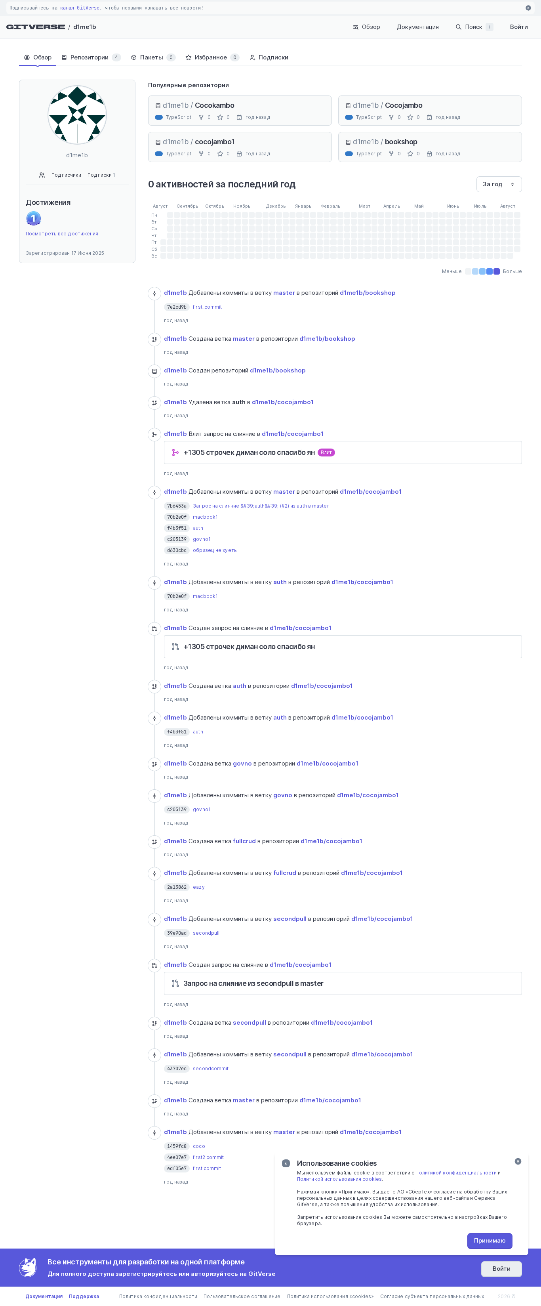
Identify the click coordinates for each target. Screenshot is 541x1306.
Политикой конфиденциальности (456, 1173)
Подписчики (66, 175)
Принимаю (490, 1240)
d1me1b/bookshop (368, 292)
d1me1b (84, 27)
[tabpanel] (335, 645)
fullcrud (244, 841)
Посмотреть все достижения (62, 234)
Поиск (477, 27)
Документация (418, 27)
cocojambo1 (215, 141)
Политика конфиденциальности (158, 1296)
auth (280, 582)
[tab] (37, 57)
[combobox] (499, 184)
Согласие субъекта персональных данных (432, 1296)
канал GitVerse (79, 8)
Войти (519, 27)
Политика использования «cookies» (330, 1296)
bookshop (401, 141)
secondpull (290, 918)
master (284, 292)
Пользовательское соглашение (242, 1296)
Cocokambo (214, 105)
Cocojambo (404, 105)
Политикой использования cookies (339, 1179)
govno (242, 763)
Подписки (101, 175)
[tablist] (270, 57)
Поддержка (84, 1296)
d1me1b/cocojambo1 (283, 402)
